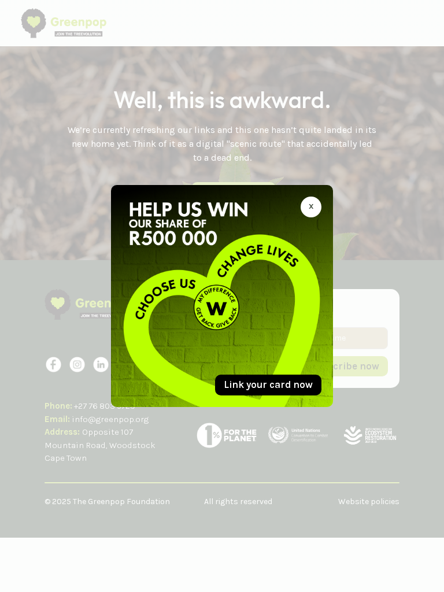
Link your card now (268, 384)
